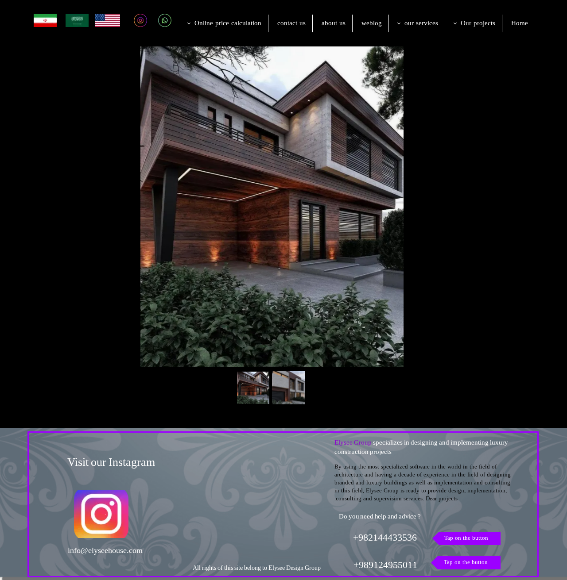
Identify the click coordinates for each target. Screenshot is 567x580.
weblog (371, 23)
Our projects (478, 23)
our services (421, 23)
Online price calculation (227, 23)
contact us (291, 23)
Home (519, 23)
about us (334, 23)
